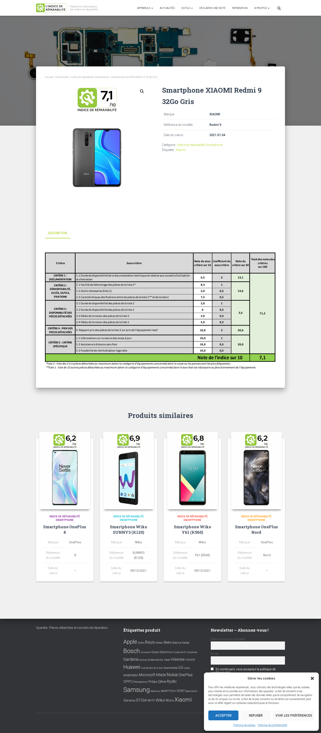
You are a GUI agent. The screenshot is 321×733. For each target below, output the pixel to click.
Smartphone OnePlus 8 (64, 529)
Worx (170, 700)
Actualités (167, 8)
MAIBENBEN (130, 675)
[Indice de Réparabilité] (68, 7)
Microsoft (147, 675)
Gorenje (143, 659)
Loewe (187, 668)
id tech (159, 668)
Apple (130, 641)
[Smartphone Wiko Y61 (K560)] (192, 470)
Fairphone (192, 652)
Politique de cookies (244, 725)
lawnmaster (171, 667)
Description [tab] (57, 233)
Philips (152, 682)
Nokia (172, 674)
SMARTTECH (168, 691)
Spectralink (191, 691)
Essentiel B (180, 652)
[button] (312, 678)
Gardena (130, 659)
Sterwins (129, 700)
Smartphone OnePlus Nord (256, 529)
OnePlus (185, 674)
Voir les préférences (293, 715)
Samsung (136, 689)
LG (180, 667)
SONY (181, 691)
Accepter (223, 715)
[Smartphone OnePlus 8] (64, 470)
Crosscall (145, 652)
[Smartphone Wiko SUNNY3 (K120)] (128, 470)
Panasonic (140, 681)
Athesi (159, 642)
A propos (261, 8)
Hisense (178, 659)
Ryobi (171, 681)
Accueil (49, 77)
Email (214, 653)
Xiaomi (180, 150)
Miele (161, 674)
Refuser (256, 715)
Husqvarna (148, 667)
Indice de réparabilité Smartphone (90, 77)
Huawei (131, 667)
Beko (168, 642)
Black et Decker (181, 642)
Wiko (160, 700)
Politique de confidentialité (272, 725)
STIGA (141, 700)
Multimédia (62, 77)
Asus (150, 642)
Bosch (131, 651)
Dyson (155, 652)
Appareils (144, 8)
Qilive (162, 681)
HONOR (190, 659)
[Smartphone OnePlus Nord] (256, 470)
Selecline (155, 691)
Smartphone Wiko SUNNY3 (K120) (128, 529)
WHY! (151, 700)
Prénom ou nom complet (228, 639)
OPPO (128, 681)
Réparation (240, 8)
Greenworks (155, 659)
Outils (186, 8)
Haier (167, 659)
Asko (141, 642)
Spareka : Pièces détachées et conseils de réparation (72, 627)
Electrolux (166, 652)
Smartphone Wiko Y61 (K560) (192, 529)
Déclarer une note (212, 8)
